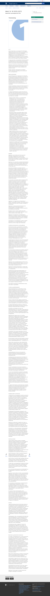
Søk (43, 3)
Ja (7, 578)
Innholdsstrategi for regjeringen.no (24, 586)
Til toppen (18, 573)
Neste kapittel (29, 456)
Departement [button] (22, 5)
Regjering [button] (29, 5)
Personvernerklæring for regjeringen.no (24, 587)
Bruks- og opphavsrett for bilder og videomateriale (24, 590)
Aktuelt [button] (17, 5)
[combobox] (33, 3)
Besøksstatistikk (21, 591)
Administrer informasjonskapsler (23, 588)
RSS (19, 593)
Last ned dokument (34, 19)
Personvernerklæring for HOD (36, 590)
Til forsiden (6, 456)
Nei (11, 578)
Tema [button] (6, 5)
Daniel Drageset (38, 586)
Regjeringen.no (13, 3)
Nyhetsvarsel (21, 592)
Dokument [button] (11, 5)
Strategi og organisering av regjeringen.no (25, 585)
